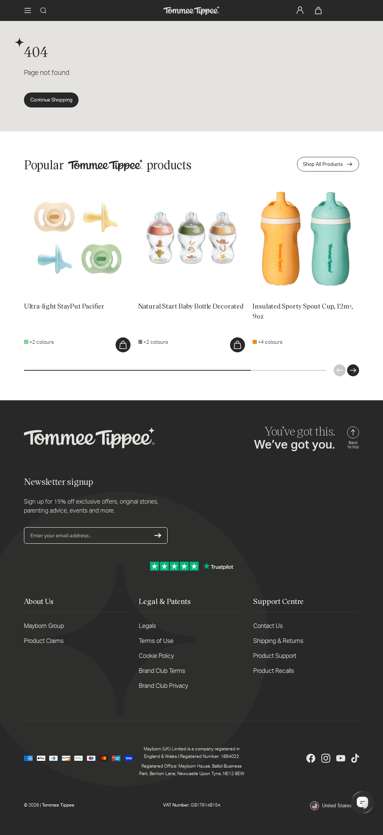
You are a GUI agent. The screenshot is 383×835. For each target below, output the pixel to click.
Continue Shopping (51, 100)
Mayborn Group (44, 625)
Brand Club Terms (162, 670)
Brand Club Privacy (163, 685)
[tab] (33, 281)
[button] (27, 10)
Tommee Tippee (58, 805)
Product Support (274, 655)
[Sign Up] (157, 535)
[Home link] (191, 10)
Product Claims (44, 640)
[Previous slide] (340, 370)
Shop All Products (323, 164)
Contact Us (268, 625)
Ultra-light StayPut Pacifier (54, 189)
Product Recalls (273, 670)
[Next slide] (353, 370)
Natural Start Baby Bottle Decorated (180, 189)
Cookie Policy (156, 655)
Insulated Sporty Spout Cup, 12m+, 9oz (297, 189)
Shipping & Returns (278, 640)
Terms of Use (156, 640)
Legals (147, 625)
